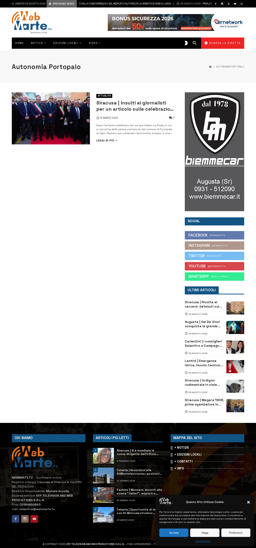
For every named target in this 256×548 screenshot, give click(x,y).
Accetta (174, 532)
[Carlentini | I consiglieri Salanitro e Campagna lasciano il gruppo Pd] (235, 347)
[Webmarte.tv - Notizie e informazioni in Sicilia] (32, 22)
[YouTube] (235, 3)
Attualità (104, 95)
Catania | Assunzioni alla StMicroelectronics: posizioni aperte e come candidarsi (138, 472)
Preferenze (236, 532)
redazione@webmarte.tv (37, 509)
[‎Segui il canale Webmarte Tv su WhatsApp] (241, 3)
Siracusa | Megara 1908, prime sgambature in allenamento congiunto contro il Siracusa (204, 402)
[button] (248, 502)
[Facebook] (215, 3)
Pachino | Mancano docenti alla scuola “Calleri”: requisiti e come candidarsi (139, 491)
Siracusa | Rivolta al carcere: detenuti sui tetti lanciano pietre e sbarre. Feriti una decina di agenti (203, 304)
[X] (228, 3)
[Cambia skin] (186, 43)
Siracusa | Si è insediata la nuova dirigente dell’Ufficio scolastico (136, 452)
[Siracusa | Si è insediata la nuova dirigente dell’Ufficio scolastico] (103, 456)
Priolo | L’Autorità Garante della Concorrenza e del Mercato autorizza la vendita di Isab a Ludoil (91, 3)
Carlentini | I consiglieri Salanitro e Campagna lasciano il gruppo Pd (203, 343)
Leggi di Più (105, 140)
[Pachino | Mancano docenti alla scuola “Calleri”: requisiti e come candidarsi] (103, 495)
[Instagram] (222, 3)
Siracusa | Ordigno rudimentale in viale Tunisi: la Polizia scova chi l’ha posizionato (203, 382)
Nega (205, 532)
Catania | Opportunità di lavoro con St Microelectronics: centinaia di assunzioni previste (140, 511)
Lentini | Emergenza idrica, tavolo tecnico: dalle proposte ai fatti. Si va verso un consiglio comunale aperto (204, 363)
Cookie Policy (203, 541)
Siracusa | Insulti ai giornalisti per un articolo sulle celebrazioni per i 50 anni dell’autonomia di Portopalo (135, 106)
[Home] (210, 67)
